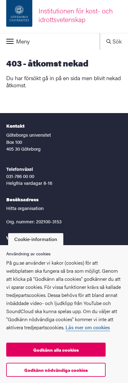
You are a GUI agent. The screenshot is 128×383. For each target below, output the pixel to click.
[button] (50, 41)
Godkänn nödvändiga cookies (56, 370)
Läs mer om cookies (88, 327)
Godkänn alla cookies (56, 350)
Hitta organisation (25, 208)
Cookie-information (35, 239)
